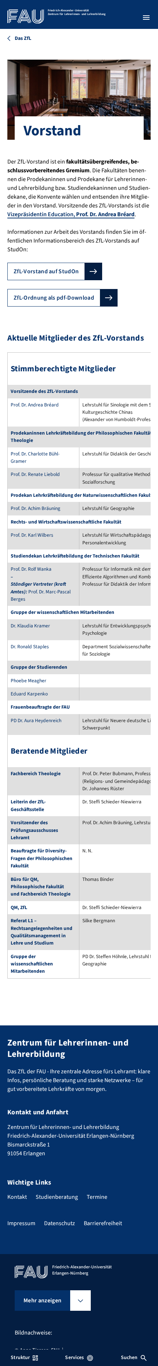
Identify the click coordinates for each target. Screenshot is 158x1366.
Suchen (129, 1357)
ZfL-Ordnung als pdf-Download (54, 298)
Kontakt (17, 1197)
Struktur (20, 1357)
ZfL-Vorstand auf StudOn (46, 271)
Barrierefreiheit (103, 1223)
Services (74, 1357)
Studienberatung (57, 1197)
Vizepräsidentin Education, (70, 214)
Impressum (21, 1223)
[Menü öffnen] (146, 18)
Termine (97, 1197)
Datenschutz (59, 1223)
